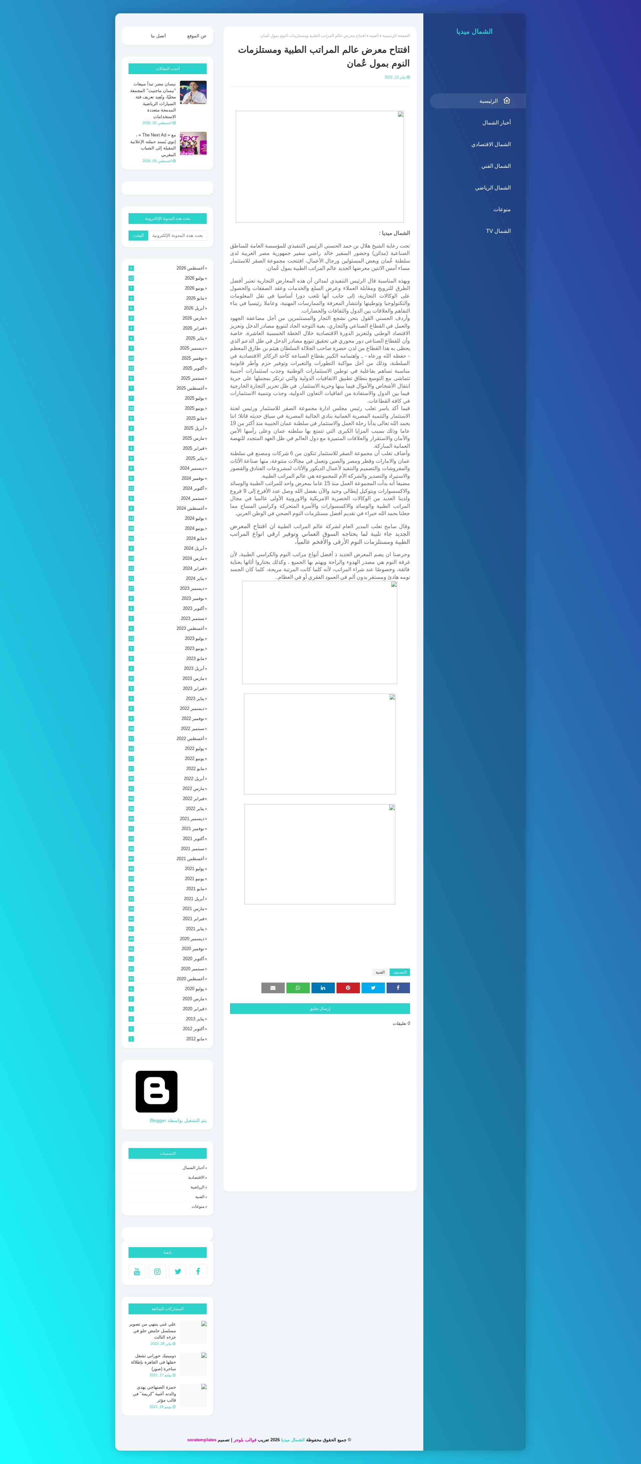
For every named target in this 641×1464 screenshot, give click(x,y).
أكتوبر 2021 (166, 838)
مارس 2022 (166, 788)
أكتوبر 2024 (166, 488)
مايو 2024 (166, 538)
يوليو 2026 (166, 278)
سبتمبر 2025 (167, 378)
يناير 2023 (167, 698)
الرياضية (197, 1187)
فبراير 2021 (166, 918)
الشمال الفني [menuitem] (496, 166)
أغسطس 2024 (167, 508)
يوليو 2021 (166, 868)
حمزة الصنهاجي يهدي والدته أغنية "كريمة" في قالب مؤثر (154, 1394)
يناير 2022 (166, 808)
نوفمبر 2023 (167, 598)
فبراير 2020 (167, 1008)
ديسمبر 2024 (167, 468)
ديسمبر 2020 (166, 938)
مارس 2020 (167, 998)
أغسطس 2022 (166, 738)
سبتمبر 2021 (166, 848)
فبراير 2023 (167, 688)
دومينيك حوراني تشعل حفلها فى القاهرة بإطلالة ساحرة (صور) (153, 1362)
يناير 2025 (167, 458)
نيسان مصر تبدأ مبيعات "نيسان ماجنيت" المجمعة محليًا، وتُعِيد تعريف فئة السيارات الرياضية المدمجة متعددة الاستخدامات (153, 100)
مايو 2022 (166, 768)
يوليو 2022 (166, 748)
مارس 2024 (166, 558)
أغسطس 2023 (167, 628)
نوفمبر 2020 (166, 948)
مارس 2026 (167, 318)
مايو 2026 (167, 298)
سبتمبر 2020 (166, 968)
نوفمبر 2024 (167, 478)
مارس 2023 (167, 678)
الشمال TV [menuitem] (498, 231)
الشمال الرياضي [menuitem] (493, 188)
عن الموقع (197, 35)
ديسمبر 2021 (166, 818)
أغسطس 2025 (167, 388)
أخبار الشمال (193, 1167)
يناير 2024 (166, 578)
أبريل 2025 (167, 428)
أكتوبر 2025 (166, 368)
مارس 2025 (167, 438)
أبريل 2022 (166, 778)
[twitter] (177, 1271)
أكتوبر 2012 (167, 1028)
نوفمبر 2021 (166, 828)
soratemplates (201, 1439)
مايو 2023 (167, 658)
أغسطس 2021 (166, 858)
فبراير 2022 (166, 798)
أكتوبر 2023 (167, 608)
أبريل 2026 (167, 308)
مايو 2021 (166, 888)
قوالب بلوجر (245, 1439)
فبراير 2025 (167, 448)
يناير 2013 (167, 1018)
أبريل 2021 (166, 898)
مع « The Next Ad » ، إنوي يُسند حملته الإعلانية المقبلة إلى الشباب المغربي (153, 144)
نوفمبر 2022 (167, 718)
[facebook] (198, 1271)
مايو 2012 (167, 1038)
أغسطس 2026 (167, 268)
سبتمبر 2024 (167, 498)
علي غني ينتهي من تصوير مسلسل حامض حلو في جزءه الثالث (152, 1331)
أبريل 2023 (167, 668)
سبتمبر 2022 (166, 728)
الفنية (374, 35)
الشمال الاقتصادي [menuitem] (491, 144)
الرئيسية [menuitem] (488, 101)
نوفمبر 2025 (166, 358)
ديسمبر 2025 (167, 348)
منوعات (198, 1206)
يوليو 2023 (166, 638)
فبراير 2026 (167, 328)
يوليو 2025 (167, 398)
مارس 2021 (166, 908)
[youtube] (137, 1271)
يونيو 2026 (167, 288)
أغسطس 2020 (166, 978)
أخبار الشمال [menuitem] (496, 122)
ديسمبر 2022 (167, 708)
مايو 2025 (167, 418)
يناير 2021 (166, 928)
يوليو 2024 (166, 518)
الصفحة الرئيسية (396, 35)
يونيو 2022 (166, 758)
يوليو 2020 (167, 988)
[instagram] (157, 1271)
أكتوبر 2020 (166, 958)
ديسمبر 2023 (166, 588)
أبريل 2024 (167, 548)
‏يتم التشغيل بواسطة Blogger (178, 1120)
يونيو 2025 (166, 408)
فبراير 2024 (166, 568)
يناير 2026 (167, 338)
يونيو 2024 (166, 528)
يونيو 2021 (166, 878)
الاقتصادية (196, 1177)
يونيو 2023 (167, 648)
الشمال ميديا (474, 31)
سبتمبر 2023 (167, 618)
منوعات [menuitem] (502, 209)
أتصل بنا (158, 35)
